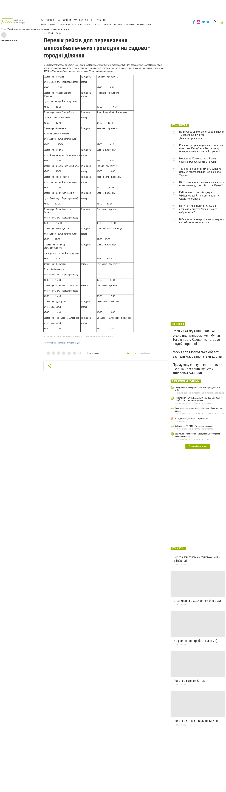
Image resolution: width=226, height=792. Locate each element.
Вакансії (83, 20)
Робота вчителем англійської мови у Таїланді (197, 559)
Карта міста (53, 24)
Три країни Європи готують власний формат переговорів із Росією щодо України (200, 172)
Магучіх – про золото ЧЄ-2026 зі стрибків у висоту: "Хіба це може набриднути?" (198, 209)
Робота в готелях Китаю (189, 681)
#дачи (77, 343)
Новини (66, 20)
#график (70, 343)
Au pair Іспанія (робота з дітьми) (195, 641)
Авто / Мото (77, 24)
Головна (50, 20)
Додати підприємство (198, 446)
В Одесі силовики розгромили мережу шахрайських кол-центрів (201, 221)
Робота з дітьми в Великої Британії (197, 721)
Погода (87, 24)
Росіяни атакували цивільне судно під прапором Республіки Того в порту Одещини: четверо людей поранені (201, 148)
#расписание (59, 343)
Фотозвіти (118, 24)
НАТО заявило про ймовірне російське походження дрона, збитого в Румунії (201, 184)
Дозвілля (107, 24)
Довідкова (97, 24)
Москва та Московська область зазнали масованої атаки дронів (198, 160)
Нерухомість (65, 24)
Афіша (43, 24)
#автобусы (48, 343)
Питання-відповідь (144, 24)
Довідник (100, 20)
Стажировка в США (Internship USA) (197, 601)
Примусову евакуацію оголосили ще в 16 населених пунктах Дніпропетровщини (201, 135)
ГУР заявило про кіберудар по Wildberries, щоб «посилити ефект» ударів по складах (199, 195)
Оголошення (129, 24)
